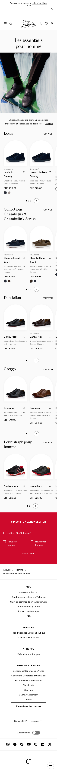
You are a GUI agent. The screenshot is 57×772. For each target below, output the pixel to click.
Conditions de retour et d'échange (29, 597)
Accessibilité (23, 732)
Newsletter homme (40, 543)
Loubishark (36, 486)
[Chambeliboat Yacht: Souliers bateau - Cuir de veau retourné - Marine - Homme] (15, 238)
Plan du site (28, 685)
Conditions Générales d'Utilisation (28, 675)
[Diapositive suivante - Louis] (36, 200)
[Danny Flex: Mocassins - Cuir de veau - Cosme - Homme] (41, 317)
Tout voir (48, 134)
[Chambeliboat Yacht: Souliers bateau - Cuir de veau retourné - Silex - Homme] (41, 238)
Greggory (9, 408)
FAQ (29, 616)
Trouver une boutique (28, 611)
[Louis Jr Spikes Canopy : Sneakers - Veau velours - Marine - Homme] (41, 153)
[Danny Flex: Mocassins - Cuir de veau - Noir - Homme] (15, 317)
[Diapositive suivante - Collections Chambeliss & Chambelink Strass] (36, 289)
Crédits (28, 699)
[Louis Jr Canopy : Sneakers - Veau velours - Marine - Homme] (15, 153)
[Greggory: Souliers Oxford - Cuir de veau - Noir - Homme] (15, 388)
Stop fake (28, 690)
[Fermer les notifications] (52, 8)
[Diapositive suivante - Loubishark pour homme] (35, 505)
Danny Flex (10, 336)
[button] (50, 765)
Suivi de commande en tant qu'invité (28, 602)
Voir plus (49, 124)
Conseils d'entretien (29, 637)
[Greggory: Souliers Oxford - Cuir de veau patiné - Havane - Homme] (41, 388)
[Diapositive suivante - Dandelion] (36, 360)
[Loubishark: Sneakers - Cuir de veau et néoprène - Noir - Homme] (41, 467)
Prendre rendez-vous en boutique (28, 633)
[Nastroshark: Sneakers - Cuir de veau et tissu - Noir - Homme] (15, 467)
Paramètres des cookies (28, 706)
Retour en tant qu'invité (28, 606)
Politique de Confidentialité (28, 680)
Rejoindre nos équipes (28, 654)
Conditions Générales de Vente (28, 671)
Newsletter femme (13, 543)
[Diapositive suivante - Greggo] (36, 433)
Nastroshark (11, 486)
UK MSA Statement (28, 694)
